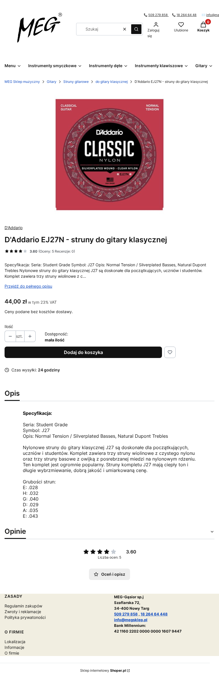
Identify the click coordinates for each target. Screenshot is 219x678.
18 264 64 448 (154, 614)
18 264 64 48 (186, 15)
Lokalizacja (15, 641)
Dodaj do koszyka (83, 352)
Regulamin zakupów (23, 605)
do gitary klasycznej (112, 81)
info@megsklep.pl (130, 619)
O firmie (12, 653)
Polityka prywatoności (25, 617)
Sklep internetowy (103, 670)
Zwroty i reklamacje (23, 611)
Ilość (9, 326)
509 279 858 (158, 15)
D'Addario (14, 227)
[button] (136, 29)
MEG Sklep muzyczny (22, 81)
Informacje (14, 647)
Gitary (51, 81)
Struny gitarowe (76, 81)
